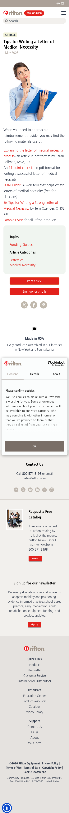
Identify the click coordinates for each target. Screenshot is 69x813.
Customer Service (34, 676)
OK (34, 446)
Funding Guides (21, 244)
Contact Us (34, 727)
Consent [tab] (12, 374)
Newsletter (34, 670)
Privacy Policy (50, 763)
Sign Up (34, 624)
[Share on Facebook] (35, 307)
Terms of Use (14, 767)
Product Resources (34, 701)
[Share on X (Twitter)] (25, 307)
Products (34, 665)
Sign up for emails (34, 291)
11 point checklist (21, 168)
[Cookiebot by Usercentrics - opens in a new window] (49, 363)
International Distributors (34, 681)
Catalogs (34, 706)
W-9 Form (34, 743)
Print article (34, 281)
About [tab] (56, 374)
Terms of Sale (32, 767)
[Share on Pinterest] (44, 307)
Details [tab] (34, 374)
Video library (34, 712)
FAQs (34, 732)
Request (35, 558)
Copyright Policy (52, 767)
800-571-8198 (34, 13)
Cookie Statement (35, 772)
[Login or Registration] (59, 3)
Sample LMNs (13, 220)
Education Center (34, 696)
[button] (7, 808)
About (34, 737)
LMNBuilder (12, 185)
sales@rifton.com (35, 478)
